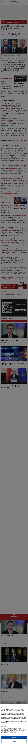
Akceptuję (14, 737)
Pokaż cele (14, 741)
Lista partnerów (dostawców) (7, 734)
